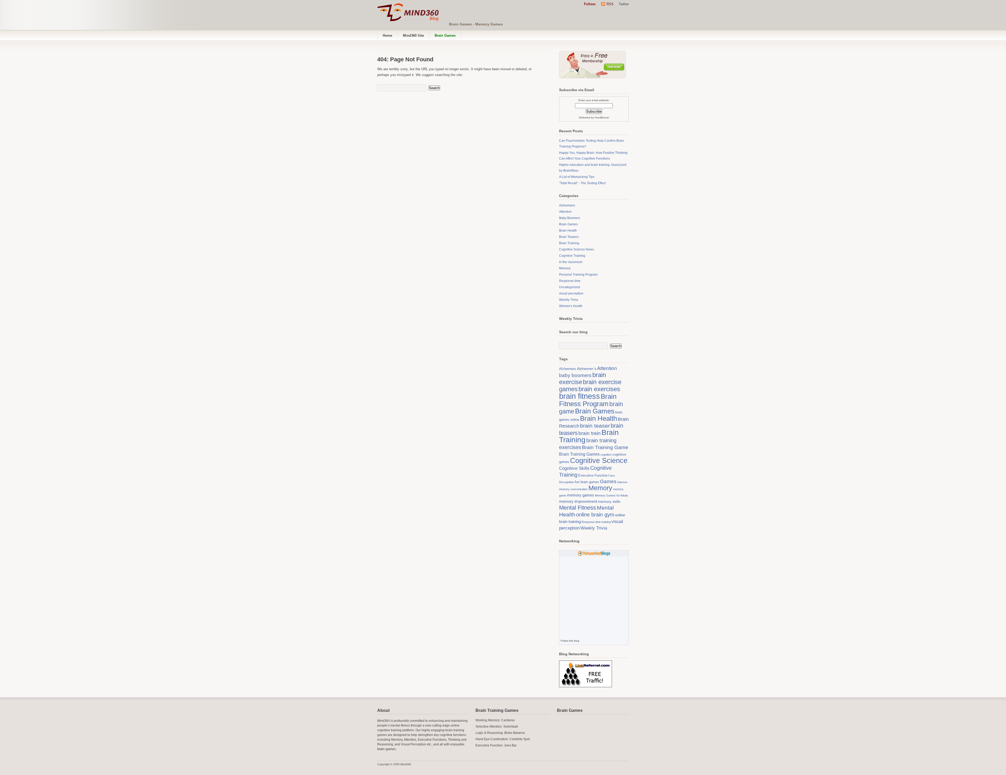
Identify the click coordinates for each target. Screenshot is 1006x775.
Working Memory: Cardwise (495, 720)
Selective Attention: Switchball (496, 726)
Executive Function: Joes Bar (496, 745)
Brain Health (568, 230)
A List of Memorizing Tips (576, 177)
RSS (610, 4)
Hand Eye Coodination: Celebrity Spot (502, 739)
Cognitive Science (598, 460)
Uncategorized (569, 287)
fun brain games (587, 482)
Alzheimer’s (586, 369)
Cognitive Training (572, 256)
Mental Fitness (577, 507)
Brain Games (568, 224)
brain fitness (579, 396)
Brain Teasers (569, 237)
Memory (565, 268)
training (606, 521)
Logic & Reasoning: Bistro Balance (500, 733)
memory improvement (578, 501)
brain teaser (595, 426)
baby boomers (575, 375)
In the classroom (570, 262)
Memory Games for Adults (611, 495)
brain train (589, 433)
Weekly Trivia (568, 300)
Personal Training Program (578, 274)
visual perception (571, 293)
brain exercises (599, 388)
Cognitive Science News (576, 249)
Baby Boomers (569, 218)
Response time (570, 281)
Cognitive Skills (574, 468)
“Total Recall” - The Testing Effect (582, 183)
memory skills (609, 501)
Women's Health (570, 306)
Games (608, 481)
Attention (565, 212)
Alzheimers (567, 205)
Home (387, 35)
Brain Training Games (579, 454)
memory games (580, 495)
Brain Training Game (605, 447)
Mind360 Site (413, 35)
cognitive (606, 454)
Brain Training (569, 243)
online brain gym (595, 514)
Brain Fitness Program (587, 400)
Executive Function (593, 475)
